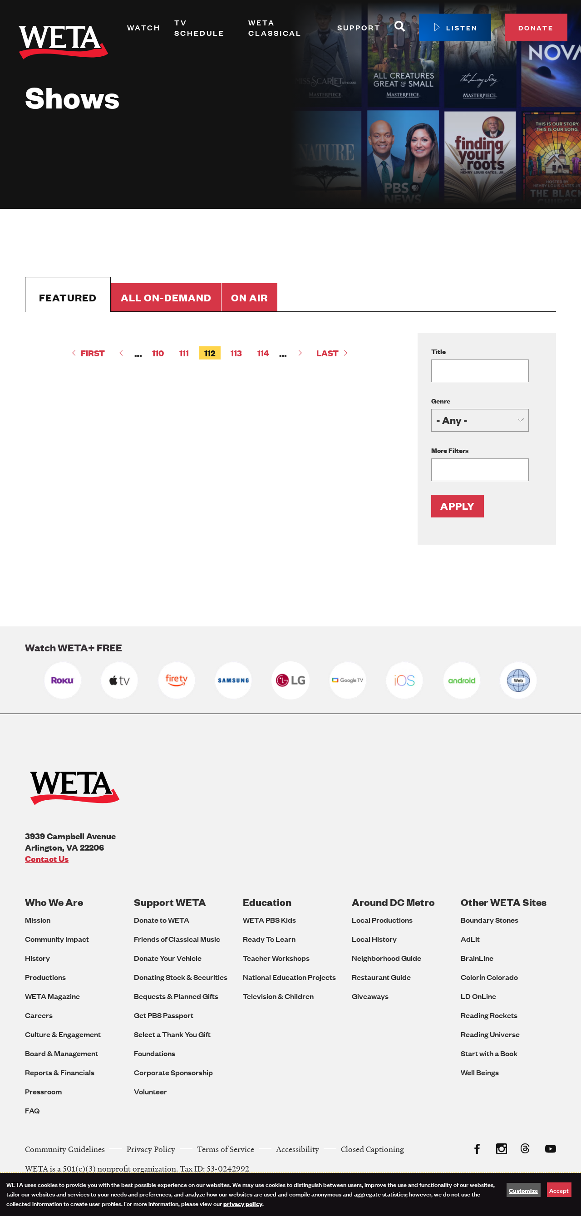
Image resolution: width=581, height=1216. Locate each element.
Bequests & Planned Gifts (176, 996)
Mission (37, 920)
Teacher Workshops (276, 958)
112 (212, 353)
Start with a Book (489, 1053)
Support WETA (170, 902)
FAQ (32, 1110)
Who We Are (54, 902)
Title (438, 351)
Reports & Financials (59, 1072)
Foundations (154, 1053)
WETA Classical (275, 27)
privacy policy (242, 1203)
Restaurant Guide (381, 977)
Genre (440, 400)
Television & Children (278, 996)
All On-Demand (166, 297)
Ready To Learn (269, 939)
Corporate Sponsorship (173, 1072)
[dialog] (290, 1194)
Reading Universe (490, 1034)
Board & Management (61, 1053)
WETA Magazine (52, 996)
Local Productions (382, 920)
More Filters (449, 450)
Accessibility (297, 1149)
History (37, 958)
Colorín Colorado (489, 977)
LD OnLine (478, 996)
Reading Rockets (489, 1015)
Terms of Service (225, 1149)
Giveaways (370, 996)
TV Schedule (199, 27)
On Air (249, 297)
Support (359, 27)
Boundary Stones (489, 920)
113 (239, 353)
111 (186, 353)
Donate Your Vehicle (168, 958)
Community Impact (57, 939)
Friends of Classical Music (177, 939)
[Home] (63, 44)
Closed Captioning (372, 1149)
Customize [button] (523, 1190)
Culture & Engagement (63, 1034)
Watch (144, 27)
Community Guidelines (65, 1149)
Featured (68, 297)
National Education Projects (289, 977)
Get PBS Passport (163, 1015)
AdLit (470, 939)
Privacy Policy (151, 1149)
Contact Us (47, 858)
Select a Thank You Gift (172, 1034)
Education (267, 902)
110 (160, 353)
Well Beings (480, 1072)
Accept (559, 1190)
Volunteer (150, 1091)
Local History (374, 939)
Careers (39, 1015)
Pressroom (43, 1091)
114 (266, 353)
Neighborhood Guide (386, 958)
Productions (45, 977)
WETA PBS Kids (269, 920)
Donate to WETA (161, 920)
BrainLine (477, 958)
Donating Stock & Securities (180, 977)
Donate (536, 27)
